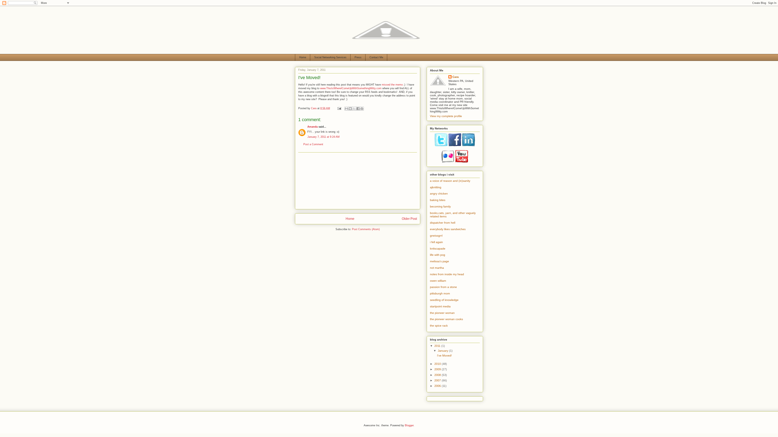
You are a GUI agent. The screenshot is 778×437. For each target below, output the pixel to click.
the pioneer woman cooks (446, 319)
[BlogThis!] (350, 109)
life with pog (437, 254)
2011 (437, 345)
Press (358, 57)
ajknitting (435, 187)
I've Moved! (444, 355)
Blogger (409, 425)
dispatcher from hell (442, 222)
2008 (438, 375)
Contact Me (376, 57)
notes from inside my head (447, 274)
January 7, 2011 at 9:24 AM (323, 136)
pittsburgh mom (440, 293)
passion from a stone (443, 287)
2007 (438, 380)
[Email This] (346, 109)
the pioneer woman (442, 312)
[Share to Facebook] (358, 109)
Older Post (409, 218)
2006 (438, 385)
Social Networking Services (330, 57)
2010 (438, 363)
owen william (438, 280)
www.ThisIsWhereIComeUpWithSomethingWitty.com (351, 88)
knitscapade (437, 248)
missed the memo (392, 84)
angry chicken (439, 193)
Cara (455, 76)
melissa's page (439, 261)
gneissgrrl (436, 235)
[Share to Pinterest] (362, 109)
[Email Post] (339, 108)
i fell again (436, 242)
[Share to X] (354, 109)
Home (302, 57)
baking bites (437, 200)
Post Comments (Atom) (366, 229)
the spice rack (439, 325)
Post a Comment (313, 144)
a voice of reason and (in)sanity (450, 180)
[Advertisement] (357, 181)
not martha (437, 267)
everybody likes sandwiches (448, 229)
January (443, 350)
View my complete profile (446, 116)
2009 (438, 369)
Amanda (312, 126)
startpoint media (440, 306)
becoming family (440, 206)
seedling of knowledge (444, 300)
